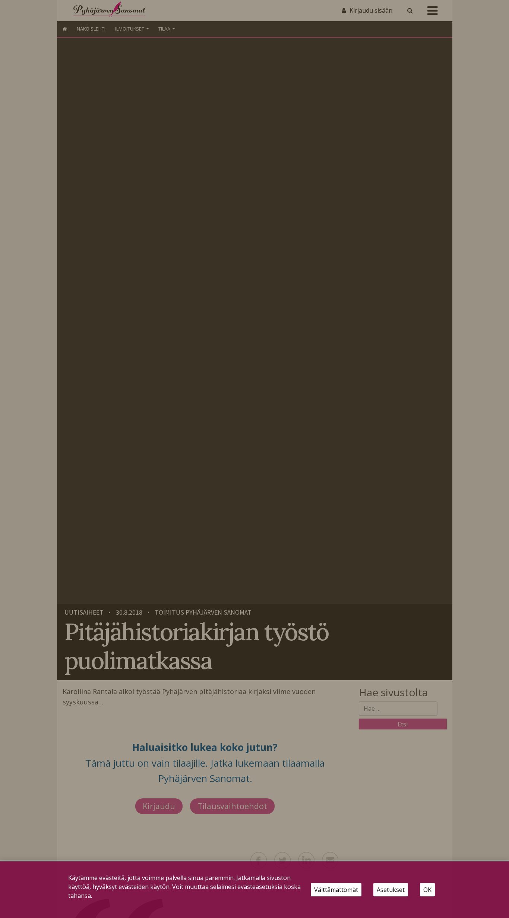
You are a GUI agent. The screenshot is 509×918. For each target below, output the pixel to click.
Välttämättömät (336, 890)
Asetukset (391, 890)
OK (427, 890)
